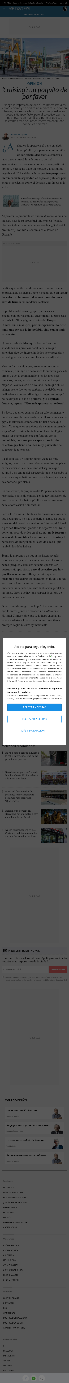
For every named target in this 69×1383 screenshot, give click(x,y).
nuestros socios (47, 653)
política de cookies (34, 681)
